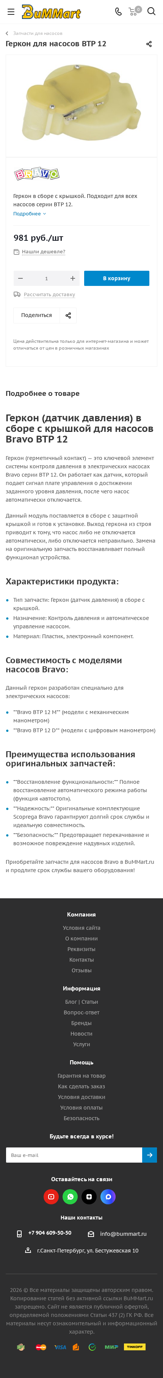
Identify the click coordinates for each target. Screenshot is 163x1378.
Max (108, 1196)
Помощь (81, 1062)
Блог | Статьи (81, 1001)
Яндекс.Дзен (89, 1196)
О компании (81, 938)
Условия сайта (81, 927)
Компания (81, 914)
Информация (81, 988)
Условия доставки (81, 1097)
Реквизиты (81, 949)
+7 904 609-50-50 (49, 1232)
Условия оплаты (81, 1107)
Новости (81, 1033)
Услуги (81, 1044)
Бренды (81, 1023)
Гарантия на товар (82, 1075)
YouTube (51, 1196)
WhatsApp (70, 1196)
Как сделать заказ (81, 1086)
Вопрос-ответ (81, 1012)
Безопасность (81, 1118)
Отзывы (82, 970)
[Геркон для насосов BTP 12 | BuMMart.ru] (81, 102)
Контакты (81, 959)
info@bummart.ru (123, 1233)
